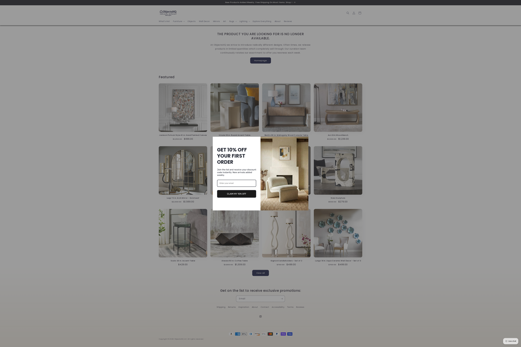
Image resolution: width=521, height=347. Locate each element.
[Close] (305, 140)
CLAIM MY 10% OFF (236, 194)
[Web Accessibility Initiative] (1, 340)
